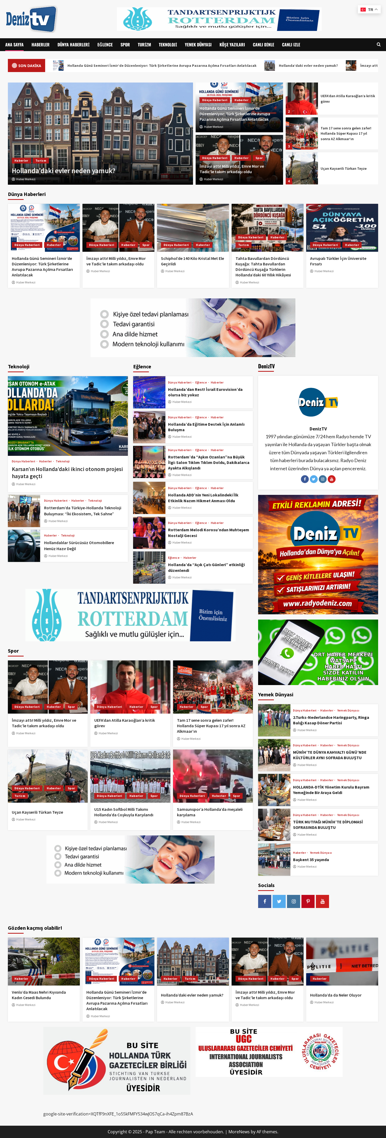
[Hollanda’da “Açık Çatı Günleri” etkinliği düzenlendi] (149, 567)
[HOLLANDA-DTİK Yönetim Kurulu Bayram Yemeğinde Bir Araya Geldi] (274, 790)
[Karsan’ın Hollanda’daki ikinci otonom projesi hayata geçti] (68, 416)
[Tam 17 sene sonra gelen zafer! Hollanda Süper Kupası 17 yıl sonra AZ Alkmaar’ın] (302, 99)
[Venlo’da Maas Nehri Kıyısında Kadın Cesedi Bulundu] (44, 962)
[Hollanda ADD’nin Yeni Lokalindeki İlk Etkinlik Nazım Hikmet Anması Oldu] (149, 498)
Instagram (323, 479)
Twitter (314, 479)
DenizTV (318, 429)
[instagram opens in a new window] (293, 901)
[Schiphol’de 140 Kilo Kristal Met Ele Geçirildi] (193, 228)
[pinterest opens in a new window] (308, 901)
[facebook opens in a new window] (264, 901)
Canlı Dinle (263, 44)
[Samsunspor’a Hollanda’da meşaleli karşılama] (213, 776)
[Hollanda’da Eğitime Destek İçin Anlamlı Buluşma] (149, 427)
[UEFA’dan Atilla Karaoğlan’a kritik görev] (130, 687)
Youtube (332, 479)
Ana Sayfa (14, 44)
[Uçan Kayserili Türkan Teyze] (302, 133)
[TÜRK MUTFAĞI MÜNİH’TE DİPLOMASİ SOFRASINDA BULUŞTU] (274, 825)
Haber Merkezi (213, 126)
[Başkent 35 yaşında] (274, 860)
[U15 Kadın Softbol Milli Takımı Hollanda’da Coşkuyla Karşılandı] (302, 168)
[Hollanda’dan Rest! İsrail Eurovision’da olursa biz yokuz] (149, 392)
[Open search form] (379, 44)
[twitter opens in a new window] (279, 901)
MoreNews (239, 1132)
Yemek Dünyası (198, 44)
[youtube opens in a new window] (322, 901)
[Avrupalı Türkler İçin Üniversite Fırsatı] (342, 228)
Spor (125, 44)
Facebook (305, 479)
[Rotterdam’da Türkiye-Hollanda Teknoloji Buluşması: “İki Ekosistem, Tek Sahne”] (24, 511)
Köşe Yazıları (232, 44)
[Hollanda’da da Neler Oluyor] (100, 134)
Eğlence (105, 44)
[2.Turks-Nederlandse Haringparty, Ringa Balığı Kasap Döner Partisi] (274, 720)
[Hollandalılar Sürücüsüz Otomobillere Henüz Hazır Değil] (24, 546)
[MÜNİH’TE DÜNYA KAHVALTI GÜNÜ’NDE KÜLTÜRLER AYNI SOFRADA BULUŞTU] (274, 755)
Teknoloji (168, 44)
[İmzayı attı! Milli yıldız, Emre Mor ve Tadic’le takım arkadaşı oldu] (118, 228)
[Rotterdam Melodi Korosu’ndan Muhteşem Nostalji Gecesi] (149, 533)
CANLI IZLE (291, 44)
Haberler (41, 44)
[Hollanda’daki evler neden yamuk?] (193, 962)
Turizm (144, 44)
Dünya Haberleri (74, 44)
